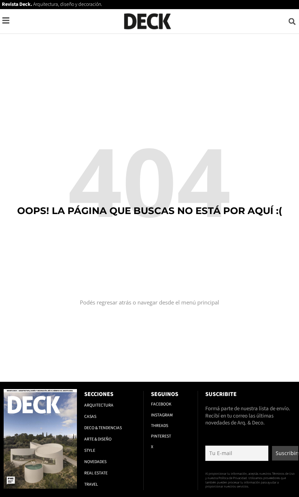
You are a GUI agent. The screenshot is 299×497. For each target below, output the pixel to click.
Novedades (95, 462)
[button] (292, 21)
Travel (91, 484)
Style (89, 450)
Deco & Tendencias (103, 428)
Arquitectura (98, 405)
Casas (90, 416)
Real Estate (96, 473)
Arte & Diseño (98, 439)
